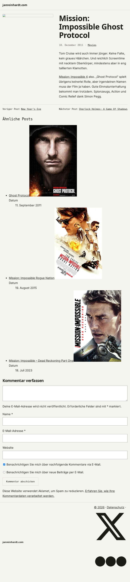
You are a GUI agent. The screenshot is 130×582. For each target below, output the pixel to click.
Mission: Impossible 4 (73, 76)
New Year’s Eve (31, 109)
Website (8, 447)
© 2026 (99, 507)
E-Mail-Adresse (14, 430)
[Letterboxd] (110, 577)
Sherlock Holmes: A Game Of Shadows (103, 109)
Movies (92, 45)
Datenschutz (115, 507)
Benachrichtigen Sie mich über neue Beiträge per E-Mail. (45, 472)
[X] (110, 542)
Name (8, 414)
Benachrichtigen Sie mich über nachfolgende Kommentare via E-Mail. (53, 464)
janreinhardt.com (15, 5)
